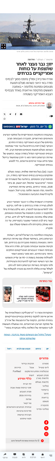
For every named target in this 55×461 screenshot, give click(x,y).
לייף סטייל (43, 367)
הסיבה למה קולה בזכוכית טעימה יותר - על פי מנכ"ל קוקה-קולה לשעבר (25, 299)
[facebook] (15, 114)
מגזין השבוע (42, 375)
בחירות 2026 (25, 395)
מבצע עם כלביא (23, 349)
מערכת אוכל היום (29, 288)
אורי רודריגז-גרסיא (37, 103)
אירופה (31, 59)
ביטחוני (44, 390)
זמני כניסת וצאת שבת (20, 388)
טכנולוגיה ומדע (41, 371)
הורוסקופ (29, 371)
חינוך (46, 393)
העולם (40, 59)
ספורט (45, 363)
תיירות (17, 367)
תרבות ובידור (27, 363)
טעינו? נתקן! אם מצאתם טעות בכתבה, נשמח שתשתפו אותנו (27, 336)
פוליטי (45, 386)
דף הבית (27, 384)
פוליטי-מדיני (42, 409)
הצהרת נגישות (24, 415)
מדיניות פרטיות (23, 411)
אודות (28, 399)
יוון (47, 349)
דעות (31, 375)
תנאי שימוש (25, 418)
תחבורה (44, 405)
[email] (21, 114)
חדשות (49, 59)
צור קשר (27, 403)
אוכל (32, 367)
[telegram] (10, 114)
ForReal (17, 371)
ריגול (9, 349)
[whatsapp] (4, 118)
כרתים (38, 349)
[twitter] (4, 114)
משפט (46, 401)
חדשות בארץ (42, 378)
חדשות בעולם (41, 382)
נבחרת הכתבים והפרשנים (19, 407)
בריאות (45, 397)
